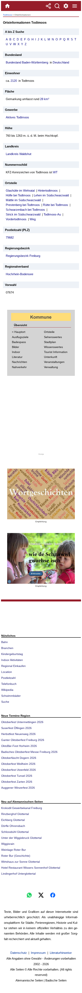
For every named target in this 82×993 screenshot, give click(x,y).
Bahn (4, 642)
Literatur (17, 357)
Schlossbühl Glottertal (15, 831)
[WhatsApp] (29, 895)
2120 (14, 80)
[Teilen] (48, 6)
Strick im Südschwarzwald (23, 214)
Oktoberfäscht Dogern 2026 (18, 757)
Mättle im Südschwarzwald (23, 200)
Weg (33, 219)
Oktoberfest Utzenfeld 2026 (18, 769)
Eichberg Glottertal (13, 819)
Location (6, 671)
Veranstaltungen (54, 361)
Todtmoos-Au (52, 214)
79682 (10, 237)
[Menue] (74, 6)
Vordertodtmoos (16, 219)
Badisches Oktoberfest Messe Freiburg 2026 (29, 751)
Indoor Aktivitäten (12, 660)
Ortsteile (49, 331)
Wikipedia (7, 689)
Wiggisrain (7, 843)
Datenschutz (18, 952)
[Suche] (57, 6)
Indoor (16, 352)
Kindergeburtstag (12, 654)
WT (55, 172)
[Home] (7, 6)
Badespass (19, 342)
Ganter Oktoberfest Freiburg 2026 (22, 740)
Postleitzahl (8, 677)
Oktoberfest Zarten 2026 (16, 781)
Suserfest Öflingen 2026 (16, 728)
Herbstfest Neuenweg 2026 (18, 734)
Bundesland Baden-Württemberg (27, 62)
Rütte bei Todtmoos (55, 205)
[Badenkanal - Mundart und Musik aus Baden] (41, 558)
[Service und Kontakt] (66, 6)
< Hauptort (18, 331)
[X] (41, 895)
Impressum (38, 952)
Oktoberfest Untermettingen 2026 (22, 722)
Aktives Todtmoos (17, 117)
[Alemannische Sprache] (41, 494)
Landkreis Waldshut (18, 154)
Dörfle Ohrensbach (13, 825)
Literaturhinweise (61, 952)
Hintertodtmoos (48, 190)
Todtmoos (7, 15)
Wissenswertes (53, 347)
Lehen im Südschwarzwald (51, 195)
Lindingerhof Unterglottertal (18, 873)
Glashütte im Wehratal (20, 190)
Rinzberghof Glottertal (15, 814)
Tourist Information (55, 352)
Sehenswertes (53, 337)
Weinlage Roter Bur (13, 849)
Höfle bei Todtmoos (18, 195)
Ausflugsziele (20, 337)
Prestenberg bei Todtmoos (23, 205)
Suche (5, 701)
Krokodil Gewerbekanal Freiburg (21, 808)
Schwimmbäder (11, 695)
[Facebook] (52, 895)
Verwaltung (51, 367)
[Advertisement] (41, 417)
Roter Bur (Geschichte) (15, 855)
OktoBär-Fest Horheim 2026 (19, 745)
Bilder (15, 347)
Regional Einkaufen (13, 666)
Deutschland (61, 62)
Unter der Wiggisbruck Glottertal (21, 837)
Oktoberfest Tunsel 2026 (16, 775)
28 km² (44, 99)
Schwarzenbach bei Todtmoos (25, 209)
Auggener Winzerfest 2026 (18, 787)
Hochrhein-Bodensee (19, 274)
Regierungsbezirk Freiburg (23, 255)
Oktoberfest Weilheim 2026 (18, 763)
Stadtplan (50, 342)
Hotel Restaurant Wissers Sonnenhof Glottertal (30, 867)
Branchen (7, 648)
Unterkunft (50, 357)
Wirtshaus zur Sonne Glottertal (20, 861)
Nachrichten (19, 361)
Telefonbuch (9, 683)
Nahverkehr (19, 367)
